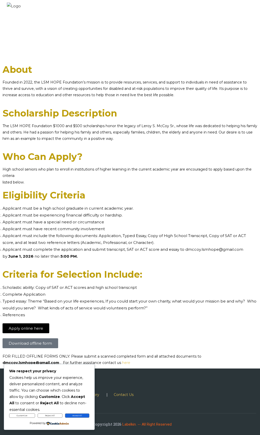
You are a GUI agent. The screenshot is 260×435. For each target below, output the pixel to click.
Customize (22, 415)
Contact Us (124, 394)
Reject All (50, 415)
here (126, 362)
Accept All (77, 415)
